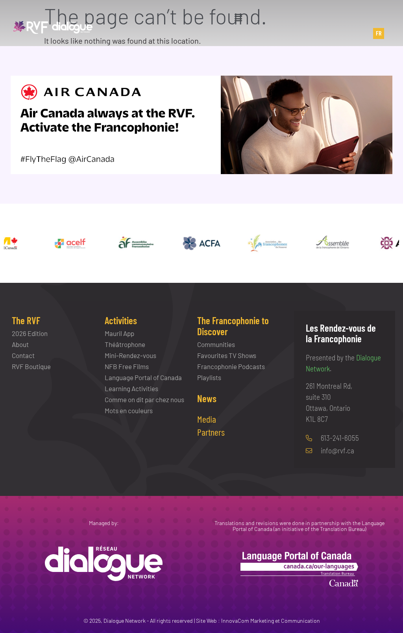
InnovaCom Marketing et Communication (270, 620)
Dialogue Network (125, 620)
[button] (238, 17)
